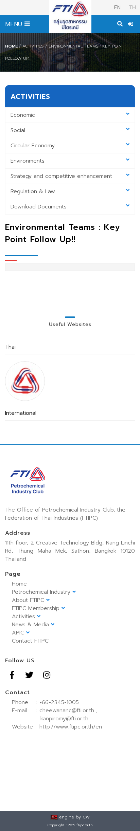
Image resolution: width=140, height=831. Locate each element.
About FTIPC (29, 600)
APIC (19, 633)
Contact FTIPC (30, 641)
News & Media (31, 625)
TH (131, 7)
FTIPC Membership (37, 608)
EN (117, 7)
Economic (23, 115)
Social (18, 130)
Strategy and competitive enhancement (61, 176)
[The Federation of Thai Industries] (25, 381)
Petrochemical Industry (42, 592)
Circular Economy (33, 146)
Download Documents (39, 207)
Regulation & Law (33, 191)
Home (11, 46)
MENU (14, 24)
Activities (24, 616)
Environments (28, 161)
